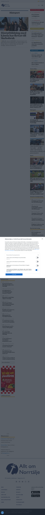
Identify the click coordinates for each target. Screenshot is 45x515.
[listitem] (22, 255)
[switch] (37, 257)
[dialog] (22, 257)
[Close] (43, 239)
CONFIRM (14, 274)
